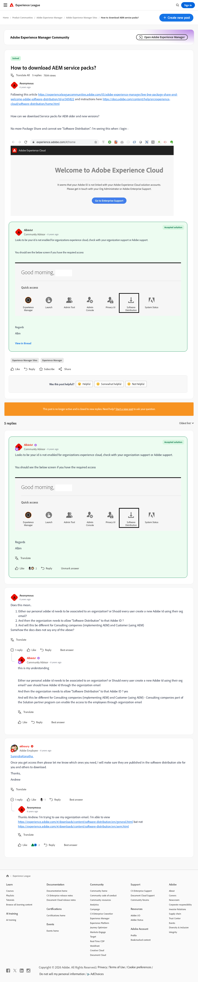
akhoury (24, 746)
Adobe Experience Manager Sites (81, 17)
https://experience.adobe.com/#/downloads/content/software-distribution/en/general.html (75, 822)
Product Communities (22, 17)
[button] (176, 18)
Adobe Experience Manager (49, 17)
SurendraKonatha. (22, 756)
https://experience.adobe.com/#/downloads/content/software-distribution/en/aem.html (73, 826)
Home (6, 17)
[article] (98, 507)
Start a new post (124, 409)
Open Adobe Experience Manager (164, 37)
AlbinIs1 (28, 230)
